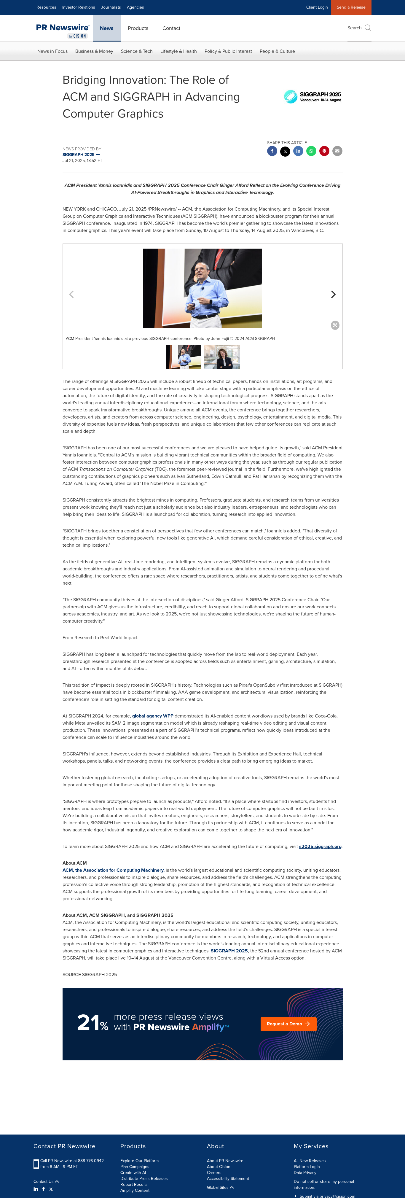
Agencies (135, 7)
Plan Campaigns (134, 1167)
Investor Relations (78, 7)
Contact (171, 28)
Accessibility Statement (228, 1178)
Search (354, 27)
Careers (214, 1173)
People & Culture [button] (277, 51)
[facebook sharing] (272, 151)
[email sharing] (337, 151)
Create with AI (133, 1173)
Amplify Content (134, 1190)
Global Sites (218, 1188)
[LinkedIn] (37, 1189)
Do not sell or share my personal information (324, 1184)
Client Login (317, 7)
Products (138, 28)
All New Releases (310, 1161)
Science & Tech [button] (137, 51)
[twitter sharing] (285, 152)
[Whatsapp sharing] (311, 151)
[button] (202, 288)
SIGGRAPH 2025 (229, 950)
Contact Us (44, 1182)
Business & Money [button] (94, 51)
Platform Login (307, 1167)
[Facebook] (43, 1189)
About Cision (218, 1167)
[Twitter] (51, 1189)
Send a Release (351, 7)
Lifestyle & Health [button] (178, 51)
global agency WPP (152, 715)
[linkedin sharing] (298, 151)
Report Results (134, 1184)
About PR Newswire (225, 1161)
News (107, 28)
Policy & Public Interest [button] (228, 51)
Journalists (111, 7)
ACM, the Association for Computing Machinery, (114, 870)
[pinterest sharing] (324, 151)
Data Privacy (305, 1173)
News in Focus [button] (52, 51)
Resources (46, 7)
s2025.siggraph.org (320, 846)
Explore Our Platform (139, 1161)
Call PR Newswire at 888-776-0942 (72, 1161)
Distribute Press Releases (144, 1178)
